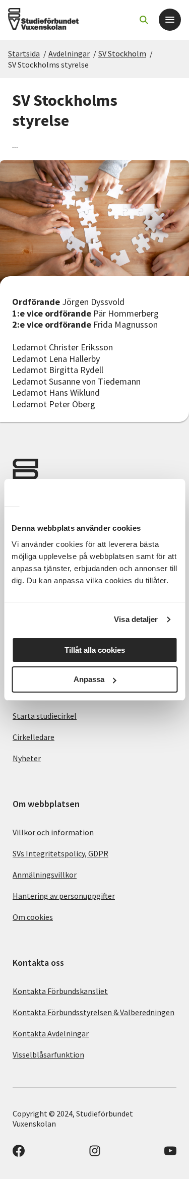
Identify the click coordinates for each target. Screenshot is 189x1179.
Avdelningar (69, 53)
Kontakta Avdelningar (51, 1033)
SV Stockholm (122, 53)
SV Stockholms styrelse (48, 64)
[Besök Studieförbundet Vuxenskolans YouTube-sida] (170, 1154)
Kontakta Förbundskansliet (60, 991)
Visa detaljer (136, 619)
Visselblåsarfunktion (48, 1054)
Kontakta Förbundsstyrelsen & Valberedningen (93, 1012)
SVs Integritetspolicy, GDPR (60, 853)
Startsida (24, 53)
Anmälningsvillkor (45, 875)
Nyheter (27, 758)
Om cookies (33, 917)
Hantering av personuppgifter (64, 896)
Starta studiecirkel (45, 716)
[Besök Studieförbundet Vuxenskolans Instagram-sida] (95, 1154)
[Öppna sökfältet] (144, 20)
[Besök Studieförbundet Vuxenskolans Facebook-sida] (19, 1154)
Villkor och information (53, 832)
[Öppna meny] (170, 20)
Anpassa (89, 679)
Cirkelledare (33, 737)
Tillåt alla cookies (95, 650)
